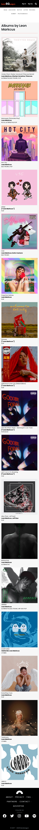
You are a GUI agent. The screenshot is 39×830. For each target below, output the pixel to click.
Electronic (14, 78)
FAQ (29, 797)
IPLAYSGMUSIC (23, 13)
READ (5, 10)
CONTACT (25, 801)
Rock (3, 122)
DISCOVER (12, 10)
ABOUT (9, 797)
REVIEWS (32, 10)
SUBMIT (13, 13)
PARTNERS (12, 801)
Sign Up (30, 4)
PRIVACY (19, 797)
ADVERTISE (18, 806)
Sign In (24, 4)
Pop (19, 78)
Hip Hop (20, 609)
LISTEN (25, 10)
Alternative (5, 78)
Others (3, 653)
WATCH (19, 10)
